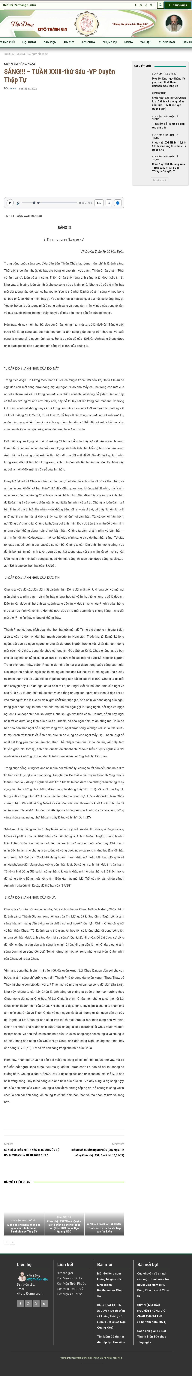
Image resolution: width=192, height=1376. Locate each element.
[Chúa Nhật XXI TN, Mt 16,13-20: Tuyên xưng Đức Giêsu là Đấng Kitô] (141, 142)
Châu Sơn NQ (63, 1217)
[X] (151, 5)
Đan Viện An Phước (69, 1294)
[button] (161, 5)
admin (13, 88)
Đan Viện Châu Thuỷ (70, 1289)
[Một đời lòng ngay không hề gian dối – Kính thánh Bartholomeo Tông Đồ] (24, 1211)
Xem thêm (158, 180)
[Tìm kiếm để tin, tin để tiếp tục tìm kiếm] (104, 1211)
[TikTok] (146, 5)
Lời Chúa (20, 53)
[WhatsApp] (66, 1169)
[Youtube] (44, 1303)
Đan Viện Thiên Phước (71, 1283)
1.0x (99, 203)
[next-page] (12, 1242)
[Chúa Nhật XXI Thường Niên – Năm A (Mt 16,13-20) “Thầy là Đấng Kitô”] (141, 163)
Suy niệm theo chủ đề (23, 1221)
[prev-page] (6, 1242)
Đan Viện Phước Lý (69, 1278)
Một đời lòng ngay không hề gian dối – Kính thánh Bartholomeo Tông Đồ (23, 1228)
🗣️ (118, 202)
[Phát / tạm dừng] (10, 202)
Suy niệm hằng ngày (38, 53)
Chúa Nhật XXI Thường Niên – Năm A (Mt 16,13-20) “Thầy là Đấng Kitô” (168, 167)
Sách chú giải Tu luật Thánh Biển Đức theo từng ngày (151, 1336)
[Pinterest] (57, 1169)
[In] (31, 1169)
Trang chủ (9, 53)
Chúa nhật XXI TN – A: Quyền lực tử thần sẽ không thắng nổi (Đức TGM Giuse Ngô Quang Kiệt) (64, 1226)
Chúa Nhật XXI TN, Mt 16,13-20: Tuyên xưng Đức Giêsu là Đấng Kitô (169, 146)
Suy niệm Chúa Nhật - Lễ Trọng (104, 1224)
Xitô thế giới (65, 1273)
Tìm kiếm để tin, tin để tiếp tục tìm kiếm (104, 1229)
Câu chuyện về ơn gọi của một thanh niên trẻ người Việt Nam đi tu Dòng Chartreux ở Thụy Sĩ (153, 1285)
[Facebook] (135, 5)
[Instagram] (140, 5)
